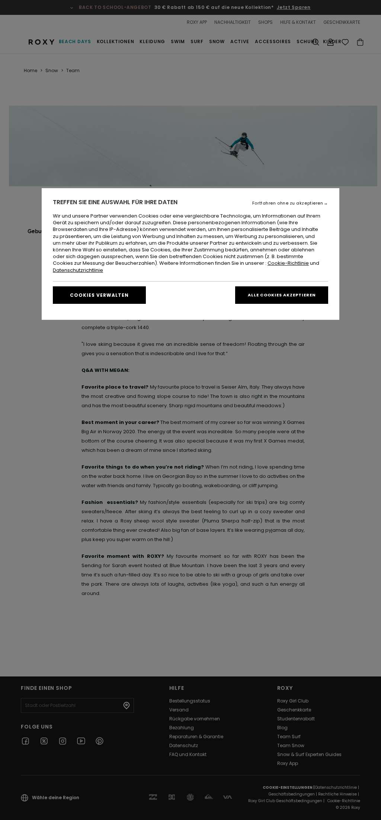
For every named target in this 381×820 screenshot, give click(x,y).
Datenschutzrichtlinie (78, 270)
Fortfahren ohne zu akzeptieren (287, 203)
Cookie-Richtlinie (288, 263)
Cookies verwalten (99, 295)
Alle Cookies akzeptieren (282, 295)
